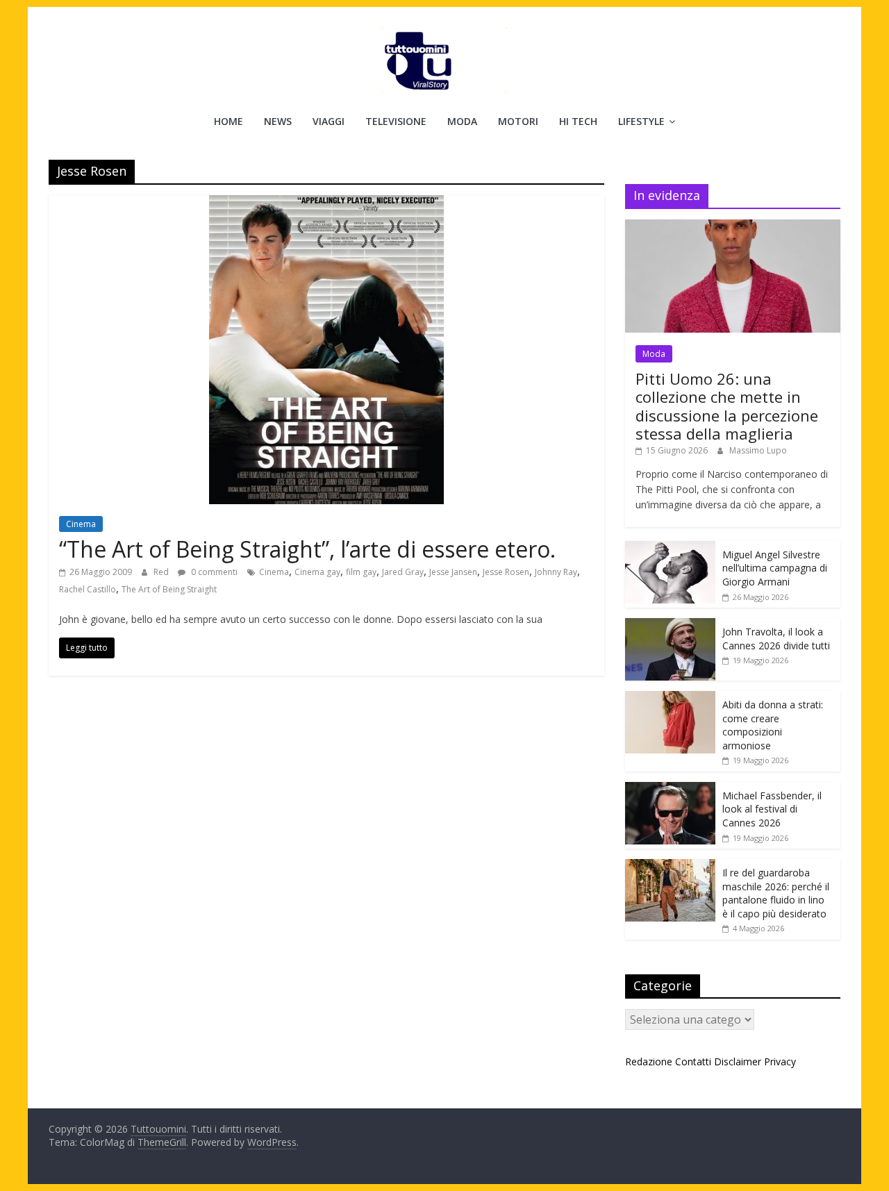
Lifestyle (641, 121)
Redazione (648, 1061)
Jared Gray (403, 572)
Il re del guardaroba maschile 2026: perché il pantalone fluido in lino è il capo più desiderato (775, 893)
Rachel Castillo (87, 589)
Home (228, 121)
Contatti (693, 1061)
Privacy (780, 1061)
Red (162, 572)
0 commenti (213, 572)
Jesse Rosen (506, 572)
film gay (361, 572)
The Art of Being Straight (169, 589)
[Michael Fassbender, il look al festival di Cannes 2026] (670, 789)
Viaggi (328, 121)
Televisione (395, 121)
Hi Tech (578, 121)
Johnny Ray (556, 572)
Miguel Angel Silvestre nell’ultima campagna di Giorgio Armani (774, 568)
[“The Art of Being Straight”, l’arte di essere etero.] (326, 203)
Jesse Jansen (453, 572)
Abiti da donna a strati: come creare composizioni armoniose (772, 725)
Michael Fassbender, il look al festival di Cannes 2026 (772, 809)
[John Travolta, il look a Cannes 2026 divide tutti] (670, 625)
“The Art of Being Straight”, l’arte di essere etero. (307, 549)
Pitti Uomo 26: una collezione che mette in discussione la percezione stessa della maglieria (726, 406)
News (278, 121)
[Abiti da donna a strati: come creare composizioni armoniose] (670, 698)
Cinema (81, 524)
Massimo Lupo (758, 450)
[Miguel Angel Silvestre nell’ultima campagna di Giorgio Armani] (670, 548)
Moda (462, 121)
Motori (518, 121)
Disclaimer (737, 1061)
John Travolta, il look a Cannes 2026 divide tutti (776, 638)
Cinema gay (317, 572)
